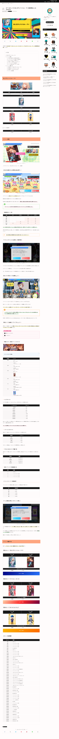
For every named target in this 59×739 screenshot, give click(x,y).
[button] (4, 41)
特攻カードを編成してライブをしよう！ (14, 61)
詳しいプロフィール (50, 22)
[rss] (55, 0)
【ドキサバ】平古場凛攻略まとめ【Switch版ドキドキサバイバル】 (49, 80)
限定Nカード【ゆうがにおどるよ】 (14, 69)
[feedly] (53, 0)
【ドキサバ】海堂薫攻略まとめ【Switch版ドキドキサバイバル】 (49, 83)
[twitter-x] (50, 0)
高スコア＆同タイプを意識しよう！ (14, 60)
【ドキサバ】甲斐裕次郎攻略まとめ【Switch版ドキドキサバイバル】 (49, 74)
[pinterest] (51, 0)
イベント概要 (9, 56)
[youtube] (52, 0)
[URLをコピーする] (37, 41)
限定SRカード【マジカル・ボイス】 (14, 68)
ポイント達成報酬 (11, 70)
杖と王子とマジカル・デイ (11, 55)
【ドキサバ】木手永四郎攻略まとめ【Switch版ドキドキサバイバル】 (49, 86)
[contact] (56, 0)
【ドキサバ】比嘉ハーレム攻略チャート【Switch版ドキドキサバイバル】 (49, 77)
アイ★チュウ (10, 11)
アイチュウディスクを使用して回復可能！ (15, 59)
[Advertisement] (22, 14)
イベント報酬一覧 (10, 65)
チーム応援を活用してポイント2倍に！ (14, 64)
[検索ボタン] (56, 2)
